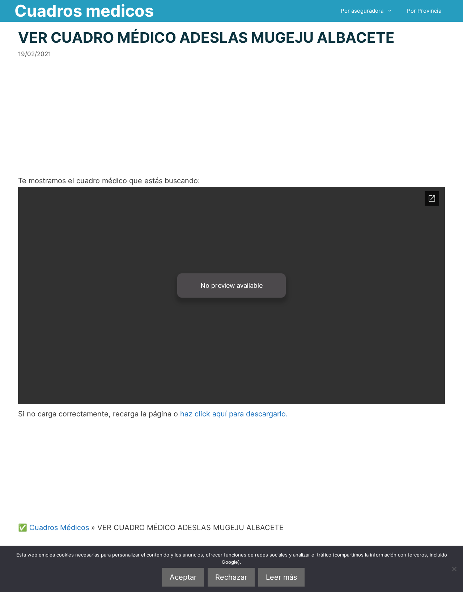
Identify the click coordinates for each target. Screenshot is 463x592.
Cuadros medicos (84, 11)
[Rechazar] (454, 568)
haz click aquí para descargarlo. (234, 414)
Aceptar (183, 577)
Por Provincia (424, 10)
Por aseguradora (362, 10)
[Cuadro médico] (231, 295)
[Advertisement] (231, 109)
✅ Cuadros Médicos (53, 527)
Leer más (281, 577)
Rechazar (231, 577)
